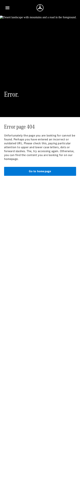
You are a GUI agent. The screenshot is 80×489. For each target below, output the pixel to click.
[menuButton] (7, 7)
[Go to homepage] (40, 8)
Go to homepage (40, 171)
